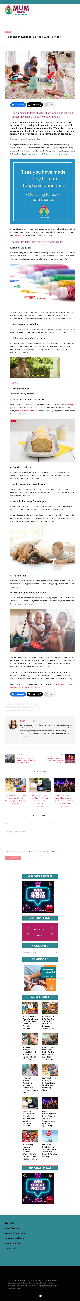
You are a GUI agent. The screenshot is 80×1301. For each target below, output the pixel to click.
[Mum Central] (17, 12)
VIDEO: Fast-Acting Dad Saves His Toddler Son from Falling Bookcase (26, 760)
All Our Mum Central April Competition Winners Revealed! (53, 760)
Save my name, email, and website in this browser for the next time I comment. (36, 852)
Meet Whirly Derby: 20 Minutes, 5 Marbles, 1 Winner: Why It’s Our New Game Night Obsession (30, 1151)
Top (40, 1295)
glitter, (13, 259)
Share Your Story (13, 1228)
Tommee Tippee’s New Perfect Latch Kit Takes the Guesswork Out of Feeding (30, 1053)
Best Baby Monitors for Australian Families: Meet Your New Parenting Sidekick (29, 1118)
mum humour (34, 705)
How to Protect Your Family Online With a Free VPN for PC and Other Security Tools (49, 1053)
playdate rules (13, 709)
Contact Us (10, 1223)
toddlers (27, 709)
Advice (7, 32)
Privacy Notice (11, 1248)
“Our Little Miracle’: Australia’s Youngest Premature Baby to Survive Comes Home (30, 1085)
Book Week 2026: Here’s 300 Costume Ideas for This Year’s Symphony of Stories (15, 798)
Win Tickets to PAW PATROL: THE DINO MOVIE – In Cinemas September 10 (48, 1022)
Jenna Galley (10, 47)
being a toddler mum (15, 705)
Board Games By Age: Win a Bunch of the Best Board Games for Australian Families (30, 1022)
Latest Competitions (14, 1238)
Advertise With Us (13, 1243)
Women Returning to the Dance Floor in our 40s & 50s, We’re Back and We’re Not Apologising (49, 1118)
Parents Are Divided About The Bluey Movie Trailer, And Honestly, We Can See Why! (49, 1150)
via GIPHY (14, 383)
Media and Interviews (15, 1233)
